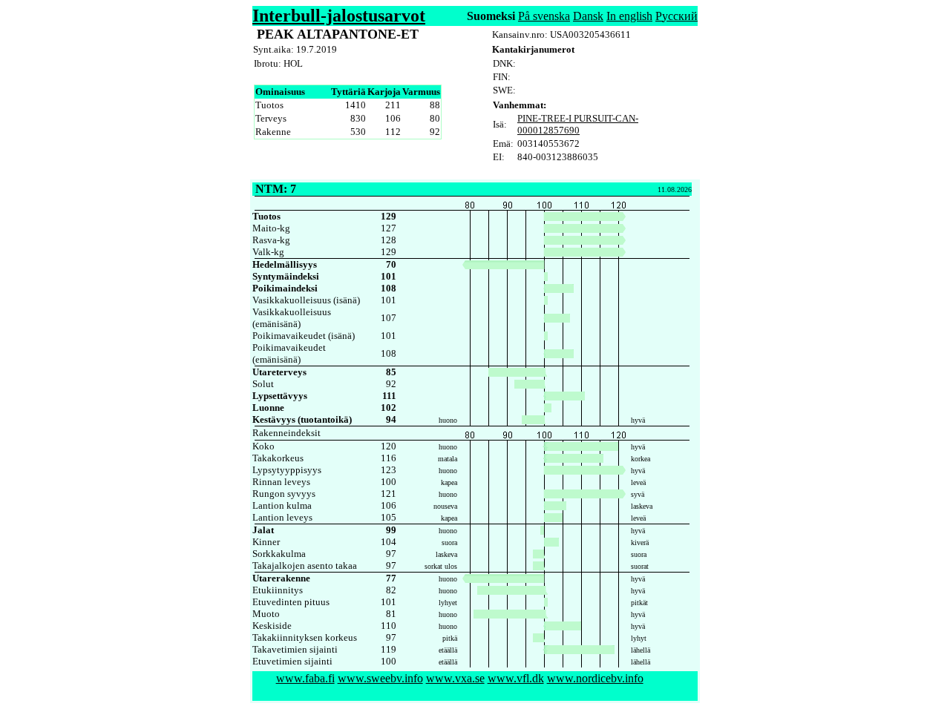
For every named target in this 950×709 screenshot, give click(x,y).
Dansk (588, 16)
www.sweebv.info (380, 678)
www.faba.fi (305, 678)
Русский (676, 16)
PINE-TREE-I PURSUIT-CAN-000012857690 (577, 124)
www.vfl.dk (516, 678)
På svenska (544, 16)
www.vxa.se (455, 678)
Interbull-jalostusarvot (338, 15)
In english (629, 16)
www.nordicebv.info (595, 678)
